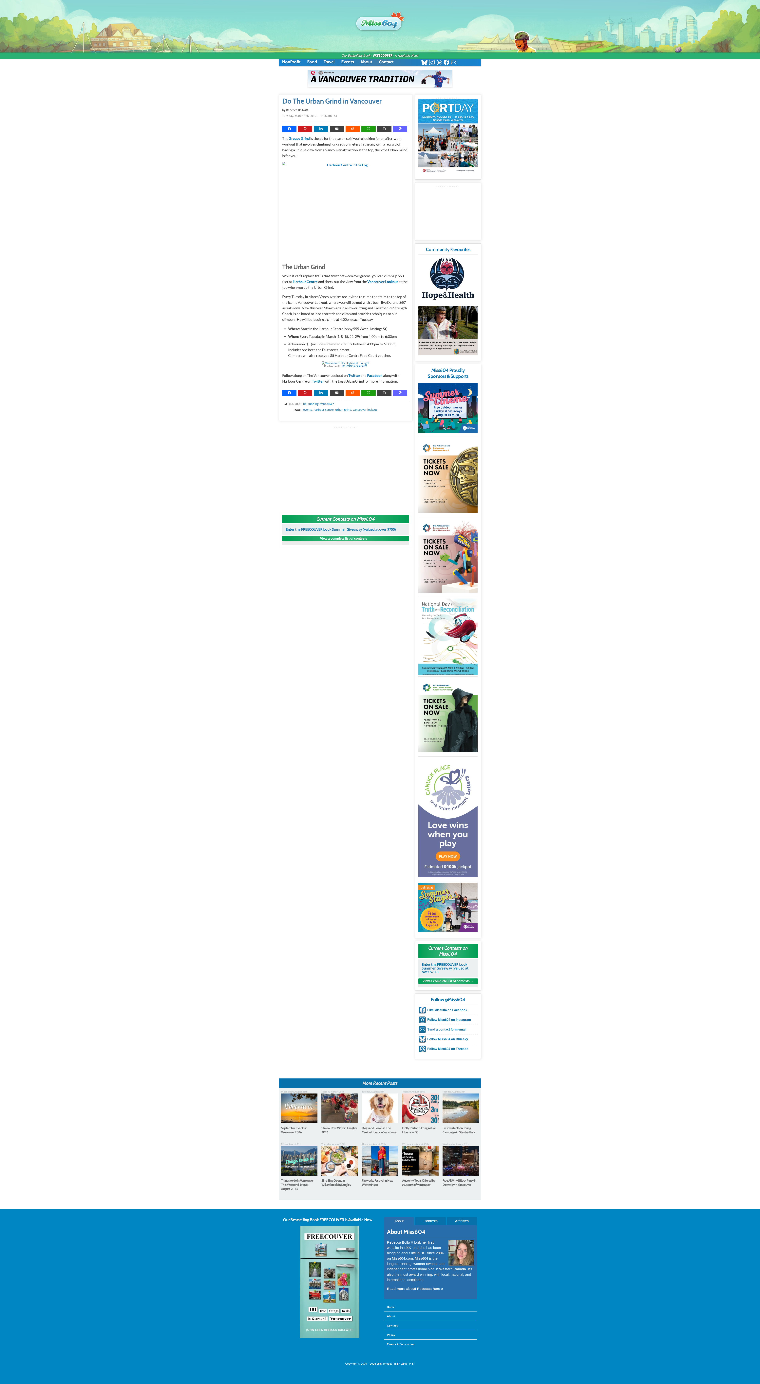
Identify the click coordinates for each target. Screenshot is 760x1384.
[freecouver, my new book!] (329, 1337)
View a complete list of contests (343, 538)
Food (312, 62)
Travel (329, 62)
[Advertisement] (345, 467)
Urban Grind (343, 409)
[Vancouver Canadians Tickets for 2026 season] (380, 79)
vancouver (327, 404)
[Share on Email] (337, 129)
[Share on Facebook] (289, 129)
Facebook (375, 375)
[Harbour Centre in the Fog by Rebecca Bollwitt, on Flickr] (345, 210)
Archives (462, 1221)
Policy (391, 1334)
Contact (386, 62)
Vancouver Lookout (382, 281)
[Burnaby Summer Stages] (448, 907)
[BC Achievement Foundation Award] (448, 475)
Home (391, 1307)
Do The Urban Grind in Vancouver (332, 101)
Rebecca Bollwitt (297, 110)
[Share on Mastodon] (400, 129)
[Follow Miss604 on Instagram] (431, 63)
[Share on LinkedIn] (321, 129)
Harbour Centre (305, 281)
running (313, 404)
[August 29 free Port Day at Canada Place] (448, 136)
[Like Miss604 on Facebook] (446, 63)
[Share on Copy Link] (384, 129)
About (366, 62)
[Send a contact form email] (453, 63)
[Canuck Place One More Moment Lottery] (448, 817)
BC (304, 404)
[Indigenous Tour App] (448, 330)
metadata (346, 400)
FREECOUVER (382, 55)
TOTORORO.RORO (354, 366)
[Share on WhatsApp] (368, 129)
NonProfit (291, 62)
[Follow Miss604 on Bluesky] (424, 63)
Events (347, 62)
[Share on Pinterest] (305, 129)
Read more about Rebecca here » (415, 1289)
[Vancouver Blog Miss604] (380, 21)
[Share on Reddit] (353, 129)
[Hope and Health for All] (448, 280)
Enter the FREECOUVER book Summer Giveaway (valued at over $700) (341, 529)
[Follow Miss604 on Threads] (439, 63)
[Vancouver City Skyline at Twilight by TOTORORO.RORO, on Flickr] (346, 363)
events (307, 409)
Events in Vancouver (401, 1344)
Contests (431, 1221)
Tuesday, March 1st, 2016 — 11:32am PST (309, 116)
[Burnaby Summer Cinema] (448, 408)
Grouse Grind (299, 138)
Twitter (354, 375)
